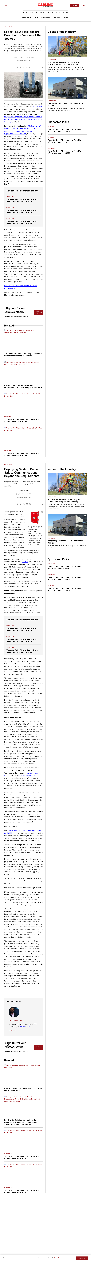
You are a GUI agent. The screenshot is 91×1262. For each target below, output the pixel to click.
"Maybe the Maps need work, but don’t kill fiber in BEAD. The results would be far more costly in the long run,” (23, 119)
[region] (45, 1258)
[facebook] (17, 67)
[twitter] (24, 67)
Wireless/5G (8, 27)
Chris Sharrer (37, 106)
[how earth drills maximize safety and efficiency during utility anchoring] (67, 46)
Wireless (65, 17)
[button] (5, 5)
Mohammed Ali (24, 490)
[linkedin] (21, 67)
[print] (42, 67)
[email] (30, 67)
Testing (57, 17)
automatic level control (26, 775)
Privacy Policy (58, 1257)
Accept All (82, 1258)
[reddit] (27, 67)
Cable (36, 17)
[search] (9, 5)
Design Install (46, 17)
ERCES (25, 562)
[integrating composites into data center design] (67, 88)
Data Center (26, 17)
